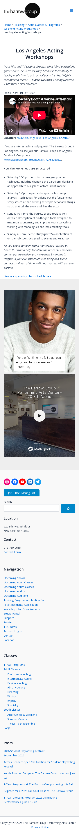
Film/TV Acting (16, 687)
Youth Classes (12, 709)
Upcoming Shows (14, 578)
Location (9, 640)
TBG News (10, 627)
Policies (8, 622)
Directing (13, 692)
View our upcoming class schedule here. (28, 276)
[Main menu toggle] (71, 10)
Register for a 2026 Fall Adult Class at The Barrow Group (38, 791)
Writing (11, 696)
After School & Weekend (22, 714)
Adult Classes (12, 669)
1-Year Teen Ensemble (21, 723)
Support (9, 618)
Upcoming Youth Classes (19, 587)
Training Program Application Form (25, 600)
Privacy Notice (40, 827)
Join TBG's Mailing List (21, 493)
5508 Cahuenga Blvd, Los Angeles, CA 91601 (44, 138)
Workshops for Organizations (22, 609)
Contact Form (12, 552)
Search (8, 502)
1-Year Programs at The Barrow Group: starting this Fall (38, 784)
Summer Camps (17, 719)
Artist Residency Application (21, 604)
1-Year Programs (14, 664)
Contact (8, 635)
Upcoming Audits (14, 591)
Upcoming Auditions (16, 595)
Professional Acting (19, 674)
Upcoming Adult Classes (18, 582)
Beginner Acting (17, 683)
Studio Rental (12, 613)
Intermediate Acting (19, 678)
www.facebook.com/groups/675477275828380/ (32, 159)
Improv (11, 700)
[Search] (68, 508)
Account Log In (13, 631)
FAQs (7, 728)
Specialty (12, 705)
